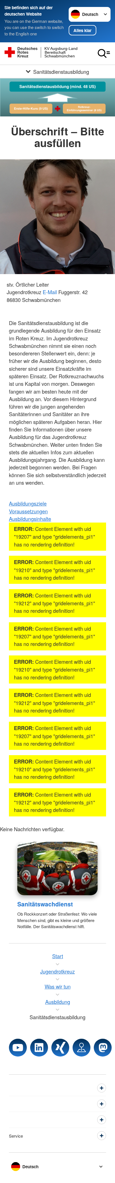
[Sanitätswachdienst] (57, 868)
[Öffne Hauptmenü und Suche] (104, 53)
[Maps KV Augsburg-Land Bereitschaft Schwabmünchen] (81, 1048)
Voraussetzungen (28, 511)
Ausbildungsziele (28, 503)
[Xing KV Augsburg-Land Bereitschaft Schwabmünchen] (60, 1048)
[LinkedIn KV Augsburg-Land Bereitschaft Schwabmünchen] (39, 1048)
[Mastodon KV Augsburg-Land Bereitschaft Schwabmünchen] (103, 1048)
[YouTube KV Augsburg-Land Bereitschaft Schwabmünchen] (18, 1048)
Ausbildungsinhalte (30, 518)
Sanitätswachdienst (45, 904)
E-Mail (50, 292)
